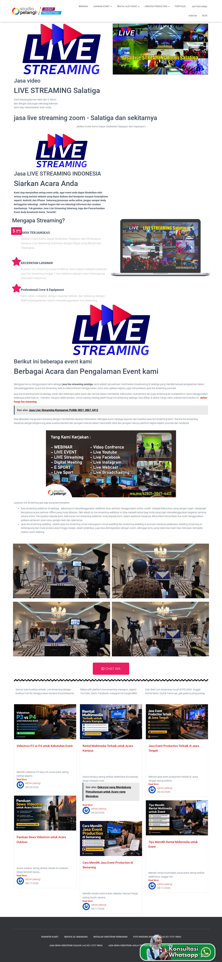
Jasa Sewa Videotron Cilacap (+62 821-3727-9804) (76, 945)
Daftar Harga (199, 6)
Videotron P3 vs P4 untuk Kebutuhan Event (45, 746)
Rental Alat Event (127, 6)
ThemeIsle (204, 954)
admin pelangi (32, 783)
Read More (22, 779)
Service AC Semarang (76, 937)
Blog (204, 15)
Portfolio (180, 6)
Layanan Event (101, 6)
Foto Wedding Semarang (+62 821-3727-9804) (157, 937)
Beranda (83, 6)
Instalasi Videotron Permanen (110, 937)
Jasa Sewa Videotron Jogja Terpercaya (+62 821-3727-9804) (140, 945)
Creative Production (156, 6)
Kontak (192, 16)
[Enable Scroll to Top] (215, 955)
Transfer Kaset (49, 937)
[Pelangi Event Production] (37, 11)
